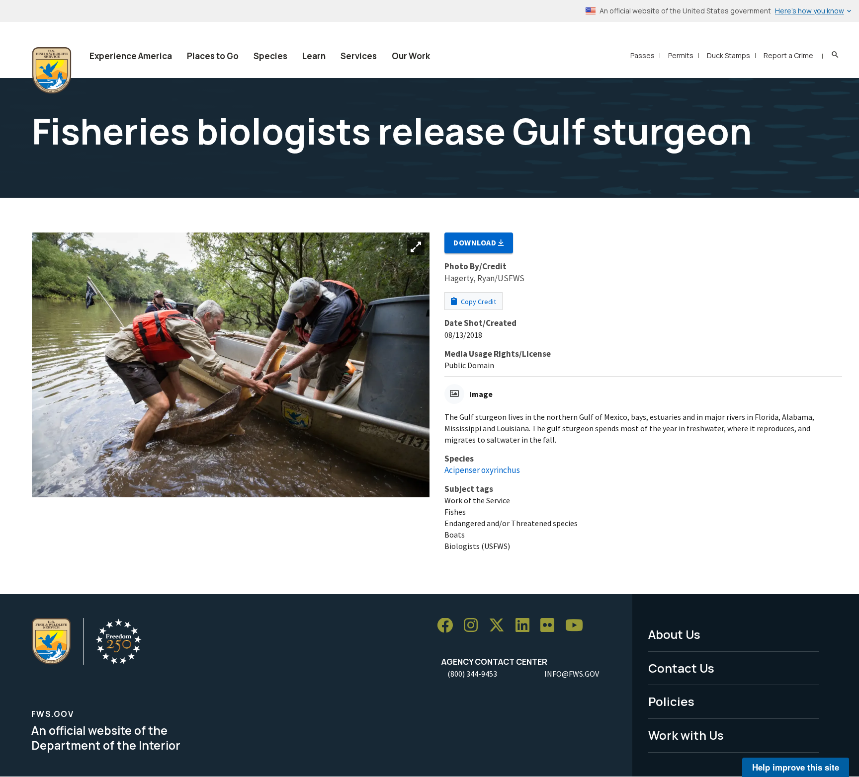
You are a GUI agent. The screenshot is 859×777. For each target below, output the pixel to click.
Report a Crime (788, 55)
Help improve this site (795, 767)
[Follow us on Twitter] (500, 625)
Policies (671, 701)
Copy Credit (477, 301)
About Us (674, 634)
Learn (314, 56)
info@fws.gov (571, 674)
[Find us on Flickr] (550, 625)
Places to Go (213, 56)
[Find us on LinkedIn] (525, 625)
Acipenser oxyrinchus (482, 470)
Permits (680, 55)
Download (475, 242)
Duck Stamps (728, 55)
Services (359, 56)
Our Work (411, 56)
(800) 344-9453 (472, 674)
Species (270, 56)
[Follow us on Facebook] (448, 625)
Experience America (130, 56)
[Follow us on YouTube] (577, 625)
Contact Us (681, 668)
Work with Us (686, 735)
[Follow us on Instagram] (474, 625)
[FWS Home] (52, 70)
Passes (642, 55)
